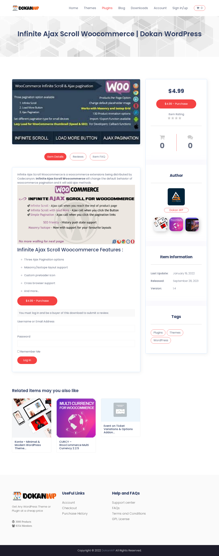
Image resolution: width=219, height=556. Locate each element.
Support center (123, 502)
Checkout (69, 508)
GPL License (121, 519)
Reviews (78, 157)
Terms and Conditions (129, 513)
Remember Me (30, 352)
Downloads (139, 8)
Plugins (107, 8)
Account (160, 8)
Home (73, 8)
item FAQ (99, 157)
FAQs (116, 508)
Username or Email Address (35, 321)
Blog (121, 8)
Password (23, 336)
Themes (90, 8)
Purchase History (75, 513)
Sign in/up (180, 8)
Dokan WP (176, 210)
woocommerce (78, 174)
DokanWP (108, 550)
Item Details (55, 157)
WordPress (160, 340)
